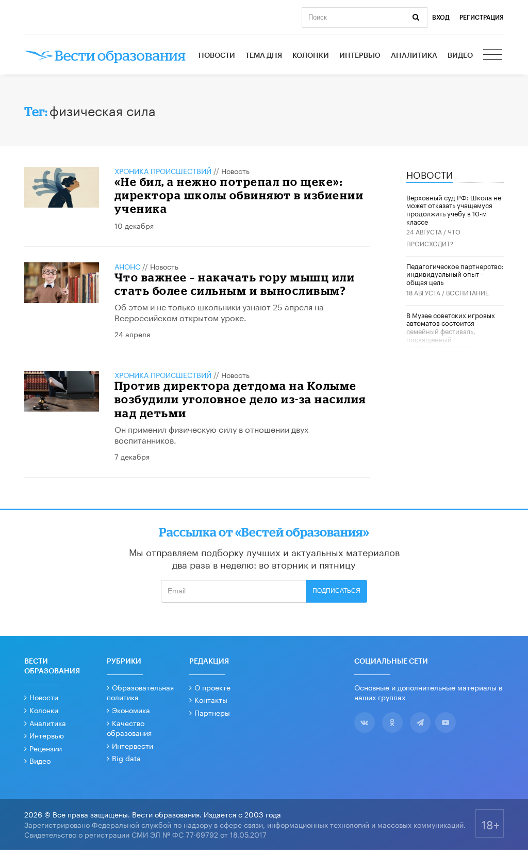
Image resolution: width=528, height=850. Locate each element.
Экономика (131, 709)
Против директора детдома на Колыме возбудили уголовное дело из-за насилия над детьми (240, 399)
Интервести (132, 745)
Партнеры (212, 712)
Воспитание (467, 292)
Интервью (360, 55)
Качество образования (129, 727)
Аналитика (414, 55)
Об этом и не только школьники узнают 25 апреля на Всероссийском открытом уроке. (219, 311)
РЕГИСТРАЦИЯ (481, 17)
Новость (235, 170)
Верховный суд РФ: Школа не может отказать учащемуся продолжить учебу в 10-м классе (453, 209)
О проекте (212, 686)
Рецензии (45, 747)
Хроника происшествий (162, 170)
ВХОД (441, 17)
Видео (460, 55)
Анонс (127, 266)
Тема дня (263, 55)
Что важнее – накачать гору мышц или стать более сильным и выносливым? (234, 284)
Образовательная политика (140, 692)
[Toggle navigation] (493, 55)
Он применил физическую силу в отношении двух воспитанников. (211, 434)
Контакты (210, 699)
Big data (126, 757)
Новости (217, 55)
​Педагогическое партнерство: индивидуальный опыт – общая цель (455, 273)
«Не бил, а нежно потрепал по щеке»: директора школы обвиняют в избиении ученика (239, 195)
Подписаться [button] (336, 590)
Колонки (310, 55)
